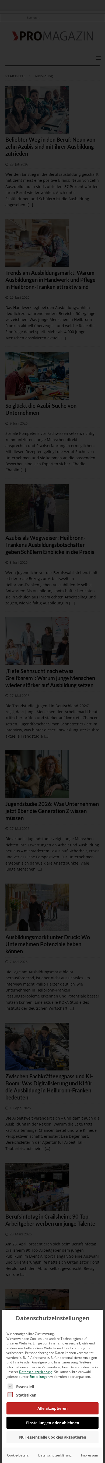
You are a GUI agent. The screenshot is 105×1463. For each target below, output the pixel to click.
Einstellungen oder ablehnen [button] (52, 1422)
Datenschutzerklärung (35, 1371)
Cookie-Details (18, 1455)
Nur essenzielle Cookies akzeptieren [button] (52, 1437)
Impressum (89, 1455)
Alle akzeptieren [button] (52, 1408)
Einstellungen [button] (39, 1376)
